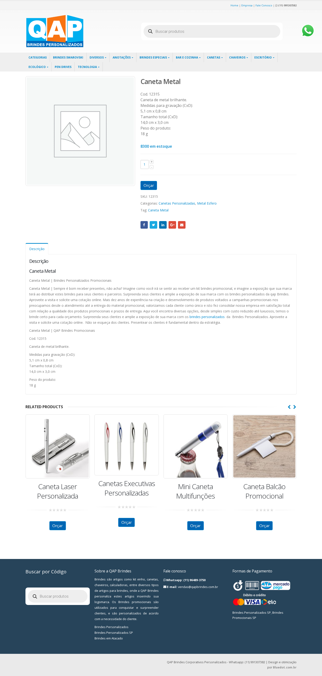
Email (182, 225)
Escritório (263, 57)
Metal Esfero (207, 203)
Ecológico (37, 67)
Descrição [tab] (37, 249)
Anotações (122, 57)
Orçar (149, 185)
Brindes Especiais (153, 57)
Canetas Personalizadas (177, 203)
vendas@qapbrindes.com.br (198, 587)
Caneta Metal (158, 210)
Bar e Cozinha (187, 57)
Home (234, 5)
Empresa (246, 5)
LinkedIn (163, 225)
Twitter (153, 225)
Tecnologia (87, 67)
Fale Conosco (264, 5)
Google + (172, 225)
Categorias (38, 57)
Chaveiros (237, 57)
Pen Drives (63, 67)
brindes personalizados (207, 317)
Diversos (97, 57)
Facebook (144, 225)
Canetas (213, 57)
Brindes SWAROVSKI (68, 57)
